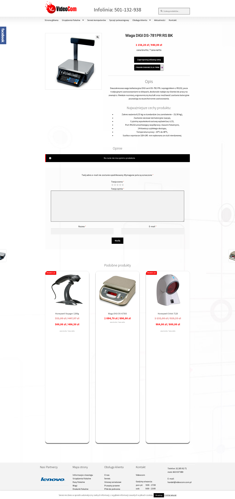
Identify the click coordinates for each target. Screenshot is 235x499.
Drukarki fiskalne (80, 489)
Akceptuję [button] (158, 495)
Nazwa (82, 226)
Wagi (75, 485)
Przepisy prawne (112, 485)
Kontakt (173, 20)
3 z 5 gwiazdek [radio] (117, 185)
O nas (106, 475)
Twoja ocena (117, 181)
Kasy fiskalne (79, 482)
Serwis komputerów (96, 20)
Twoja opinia (117, 188)
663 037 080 (178, 472)
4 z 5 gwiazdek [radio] (120, 185)
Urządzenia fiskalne (82, 478)
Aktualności (159, 20)
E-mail (153, 226)
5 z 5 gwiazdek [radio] (123, 185)
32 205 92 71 (181, 468)
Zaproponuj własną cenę (149, 59)
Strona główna (51, 20)
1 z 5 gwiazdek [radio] (112, 185)
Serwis (107, 478)
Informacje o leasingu (83, 475)
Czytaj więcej (170, 495)
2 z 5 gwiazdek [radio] (115, 185)
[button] (97, 37)
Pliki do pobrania (112, 489)
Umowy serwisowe (112, 482)
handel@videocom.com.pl (180, 482)
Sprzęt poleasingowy (119, 20)
